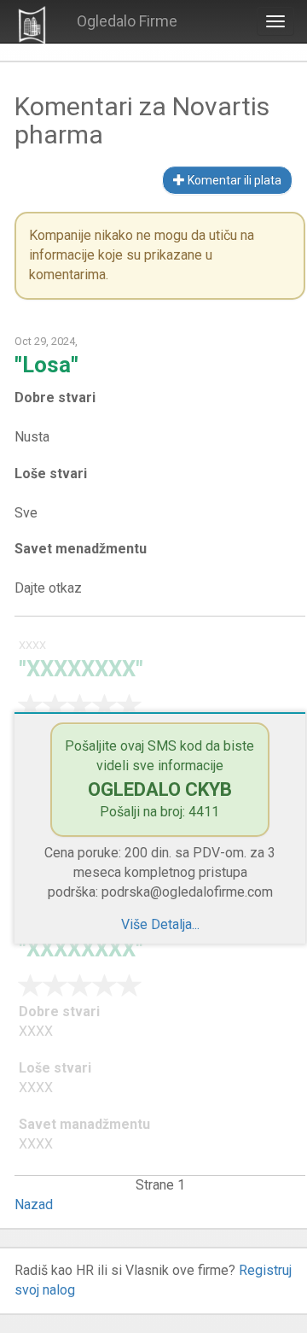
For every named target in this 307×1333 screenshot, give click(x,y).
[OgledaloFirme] (32, 24)
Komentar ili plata (233, 180)
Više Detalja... (160, 924)
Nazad (33, 1204)
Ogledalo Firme (127, 21)
